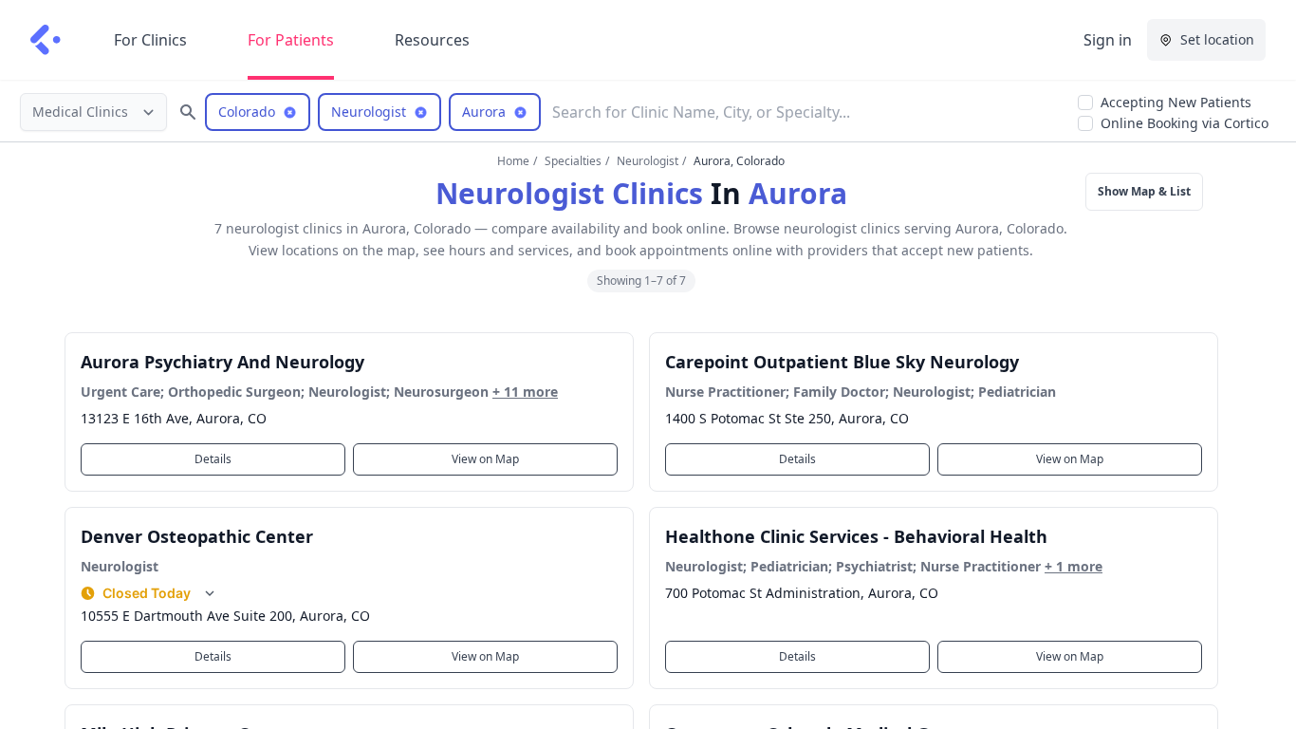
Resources (432, 39)
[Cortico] (45, 40)
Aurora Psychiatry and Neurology (222, 361)
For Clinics (150, 39)
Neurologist (647, 161)
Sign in (1107, 39)
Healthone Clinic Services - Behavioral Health (856, 536)
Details (212, 459)
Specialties (573, 161)
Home (513, 161)
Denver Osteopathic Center (197, 536)
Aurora (798, 193)
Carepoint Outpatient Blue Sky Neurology (842, 361)
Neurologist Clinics (569, 193)
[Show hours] (209, 593)
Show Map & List (1144, 191)
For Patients (291, 39)
